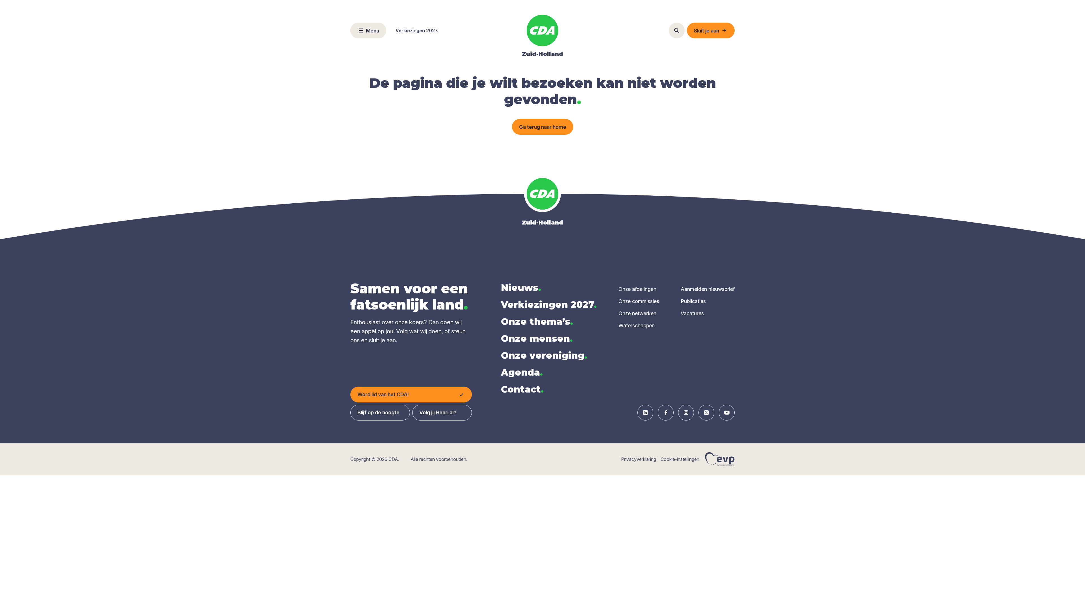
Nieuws (521, 287)
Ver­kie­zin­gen (549, 304)
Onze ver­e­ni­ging (544, 355)
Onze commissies (639, 301)
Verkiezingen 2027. (417, 30)
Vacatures (692, 313)
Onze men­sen (537, 338)
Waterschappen (637, 325)
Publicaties (693, 301)
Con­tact (522, 389)
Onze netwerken (637, 313)
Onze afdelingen (637, 289)
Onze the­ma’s (537, 321)
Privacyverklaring (638, 459)
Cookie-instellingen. (680, 459)
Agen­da (522, 372)
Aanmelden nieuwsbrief (708, 289)
